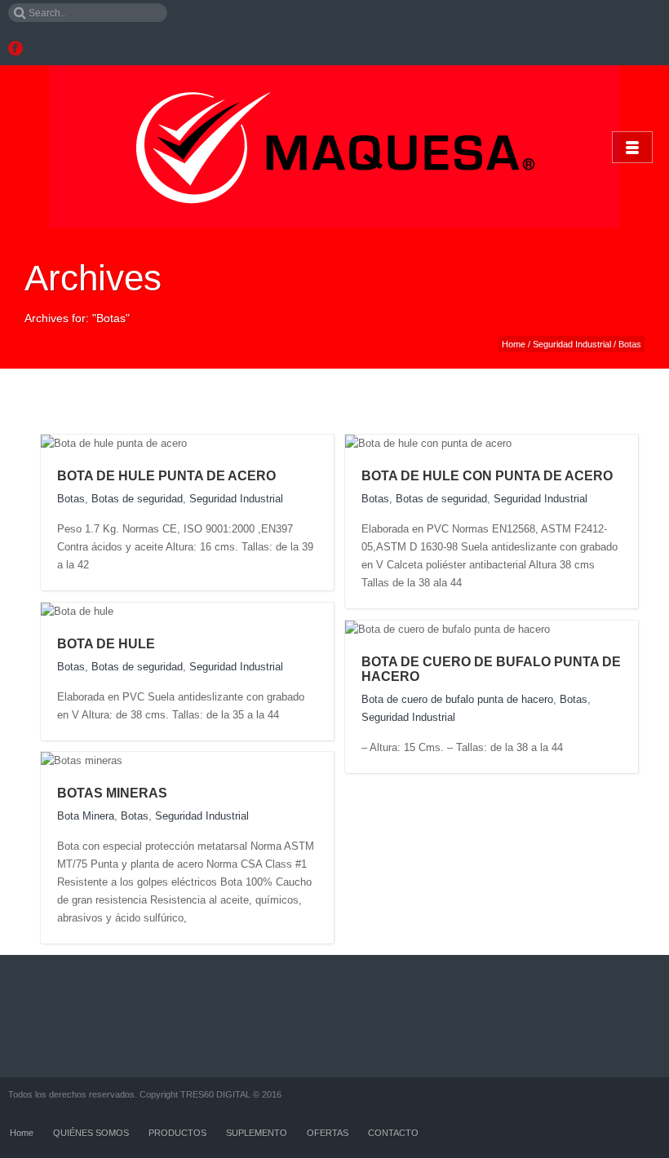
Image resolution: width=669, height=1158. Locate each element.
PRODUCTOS (177, 1133)
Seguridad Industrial (572, 344)
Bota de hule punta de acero (166, 476)
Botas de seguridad (137, 499)
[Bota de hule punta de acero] (203, 442)
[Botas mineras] (138, 760)
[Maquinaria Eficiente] (334, 146)
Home (513, 344)
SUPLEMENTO (256, 1133)
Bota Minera (85, 816)
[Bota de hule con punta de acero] (527, 442)
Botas (71, 499)
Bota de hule (106, 644)
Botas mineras (112, 793)
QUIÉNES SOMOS (91, 1133)
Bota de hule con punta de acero (487, 476)
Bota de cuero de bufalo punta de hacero (457, 699)
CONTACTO (393, 1133)
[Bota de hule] (129, 610)
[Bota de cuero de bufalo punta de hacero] (566, 628)
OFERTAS (327, 1133)
